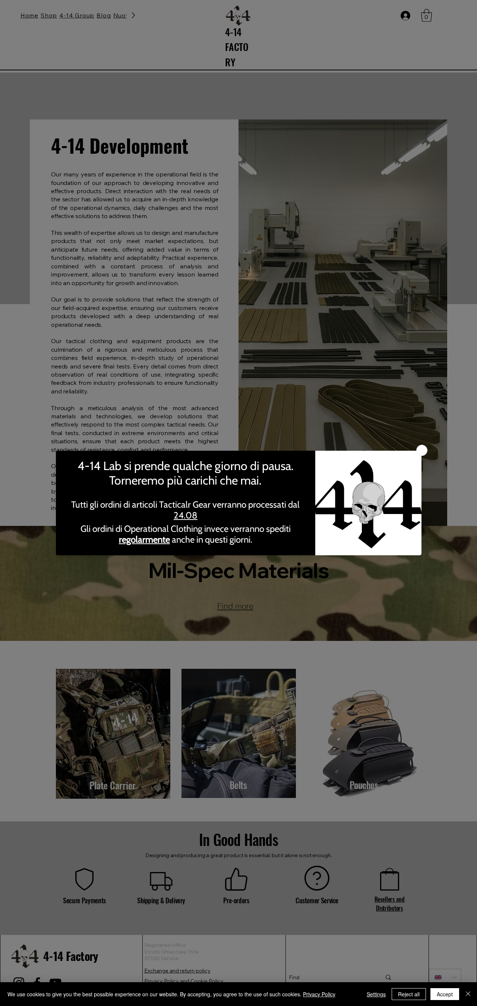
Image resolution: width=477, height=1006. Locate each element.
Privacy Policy (319, 994)
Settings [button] (376, 994)
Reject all (409, 994)
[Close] (468, 994)
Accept (445, 994)
